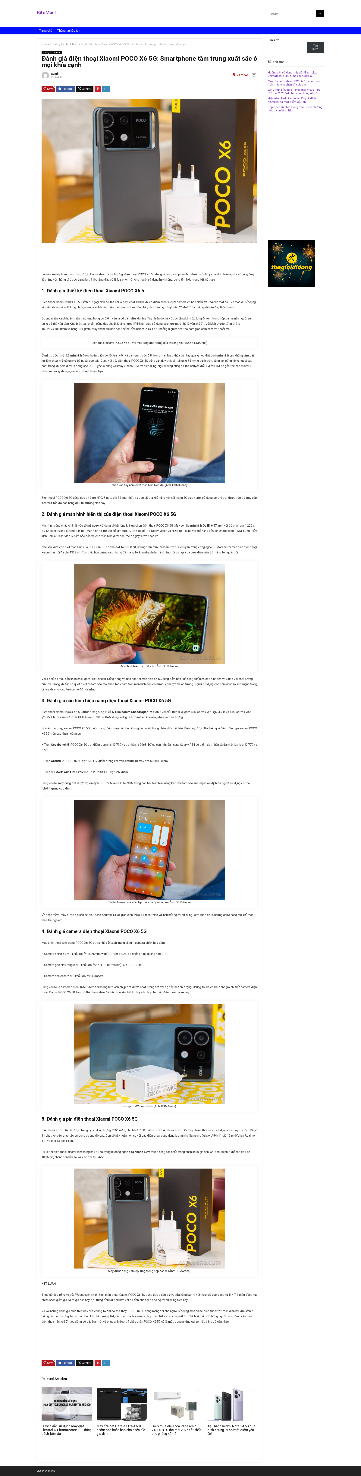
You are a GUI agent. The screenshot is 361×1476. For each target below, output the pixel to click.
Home (45, 44)
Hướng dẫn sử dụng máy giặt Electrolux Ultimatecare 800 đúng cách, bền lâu (67, 1430)
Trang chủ (45, 30)
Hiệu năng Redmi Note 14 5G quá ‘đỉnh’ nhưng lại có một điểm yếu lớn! (231, 1430)
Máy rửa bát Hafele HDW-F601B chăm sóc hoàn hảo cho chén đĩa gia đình (121, 1430)
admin (55, 73)
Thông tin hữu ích (68, 30)
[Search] (320, 13)
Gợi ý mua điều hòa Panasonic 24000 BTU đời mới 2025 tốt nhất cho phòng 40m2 (176, 1430)
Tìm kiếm (273, 40)
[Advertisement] (143, 14)
